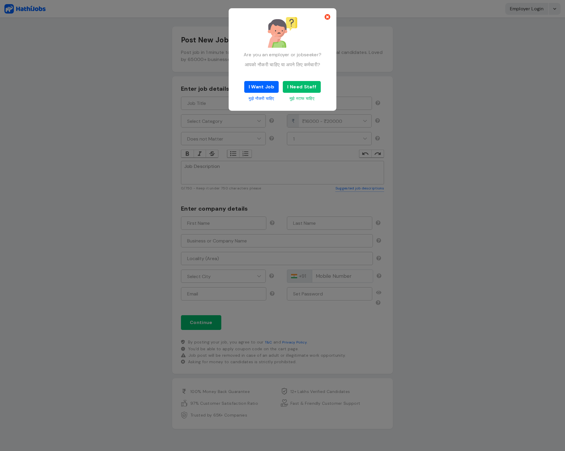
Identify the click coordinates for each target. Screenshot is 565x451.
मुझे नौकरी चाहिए (261, 98)
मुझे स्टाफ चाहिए (302, 98)
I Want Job (261, 87)
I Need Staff (301, 87)
